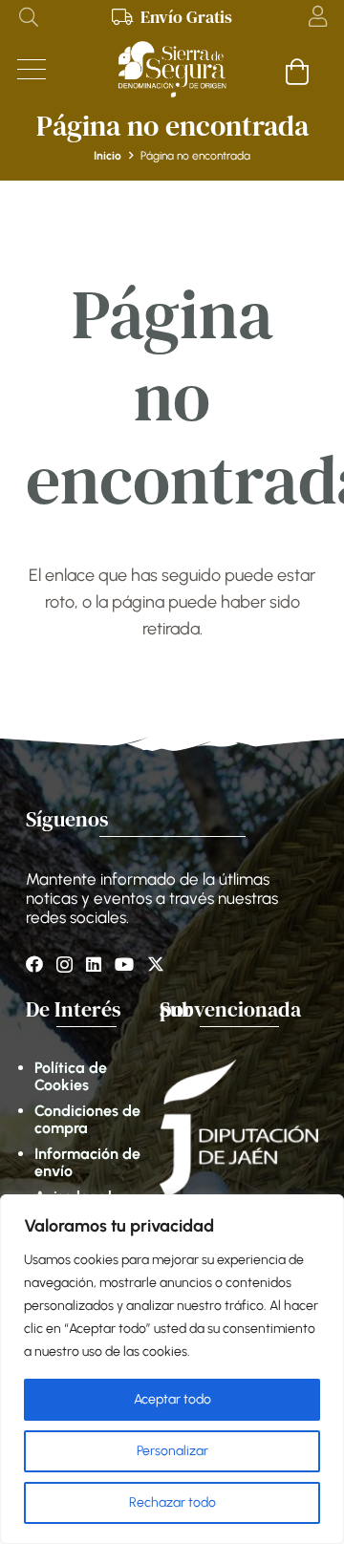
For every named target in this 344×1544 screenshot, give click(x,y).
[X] (155, 964)
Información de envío (87, 1162)
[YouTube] (124, 964)
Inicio (107, 155)
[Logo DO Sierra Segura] (172, 69)
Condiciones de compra (87, 1119)
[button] (29, 16)
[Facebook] (34, 964)
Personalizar (172, 1451)
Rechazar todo (172, 1502)
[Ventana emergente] (318, 16)
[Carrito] (297, 71)
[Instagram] (64, 965)
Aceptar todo (172, 1399)
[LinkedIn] (93, 964)
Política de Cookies (70, 1076)
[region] (172, 1369)
